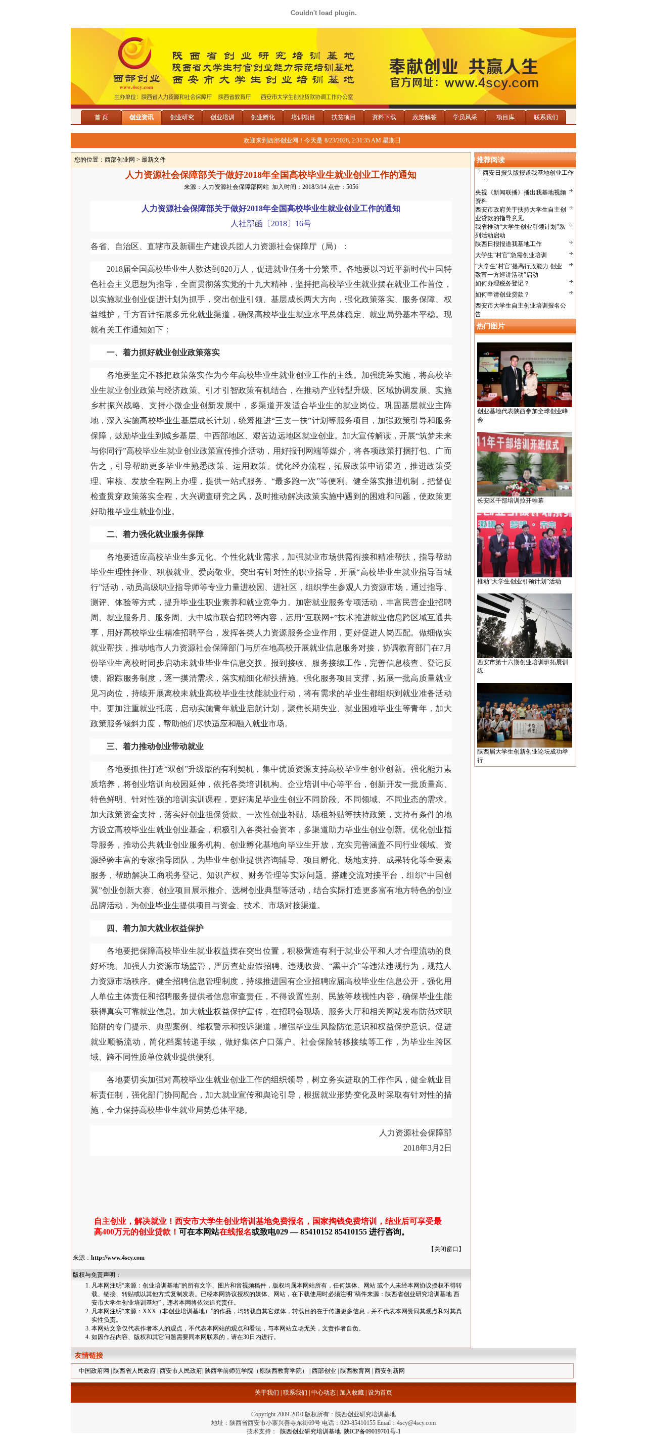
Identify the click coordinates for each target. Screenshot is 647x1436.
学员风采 (465, 117)
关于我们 (267, 1392)
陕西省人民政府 (134, 1370)
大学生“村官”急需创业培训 (511, 255)
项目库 (505, 117)
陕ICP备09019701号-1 (372, 1431)
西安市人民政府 (181, 1370)
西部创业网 (120, 159)
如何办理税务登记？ (502, 283)
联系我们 (546, 117)
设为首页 (380, 1392)
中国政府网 (94, 1370)
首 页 (101, 117)
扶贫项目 (344, 117)
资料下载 (384, 117)
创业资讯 (141, 117)
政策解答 (424, 117)
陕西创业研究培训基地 (309, 1431)
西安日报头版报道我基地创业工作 (528, 172)
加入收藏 (352, 1392)
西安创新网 (390, 1370)
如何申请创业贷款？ (502, 294)
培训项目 (303, 117)
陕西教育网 (355, 1370)
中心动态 (323, 1392)
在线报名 (235, 1231)
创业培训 (222, 117)
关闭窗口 (446, 1249)
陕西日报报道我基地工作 (508, 243)
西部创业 (324, 1370)
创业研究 (182, 117)
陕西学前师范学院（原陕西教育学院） (256, 1370)
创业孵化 (263, 117)
